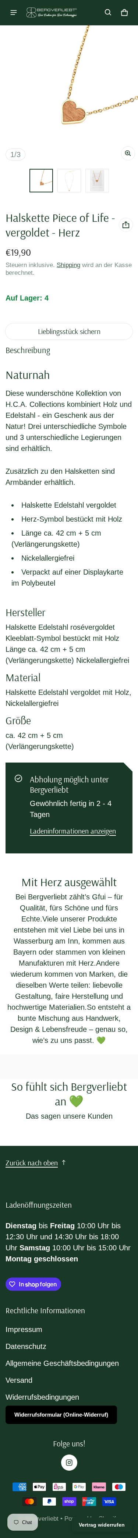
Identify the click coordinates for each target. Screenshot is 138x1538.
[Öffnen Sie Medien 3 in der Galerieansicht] (97, 180)
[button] (108, 12)
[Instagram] (69, 1462)
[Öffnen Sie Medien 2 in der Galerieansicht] (69, 180)
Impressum (24, 1329)
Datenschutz (26, 1346)
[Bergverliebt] (52, 12)
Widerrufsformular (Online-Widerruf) (61, 1414)
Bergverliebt (42, 1518)
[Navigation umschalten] (14, 12)
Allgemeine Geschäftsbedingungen (62, 1363)
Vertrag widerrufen (102, 1525)
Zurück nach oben (32, 1162)
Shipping (68, 265)
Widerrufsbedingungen (42, 1397)
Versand (19, 1380)
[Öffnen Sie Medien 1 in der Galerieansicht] (41, 180)
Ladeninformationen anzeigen (73, 830)
